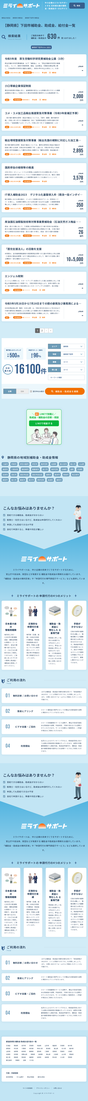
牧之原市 (75, 474)
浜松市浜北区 (37, 474)
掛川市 (45, 469)
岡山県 (48, 1054)
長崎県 (47, 1057)
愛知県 (39, 1051)
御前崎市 (25, 469)
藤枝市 (22, 480)
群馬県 (8, 1048)
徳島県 (71, 1054)
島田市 (5, 469)
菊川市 (13, 480)
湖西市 (48, 474)
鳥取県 (33, 1054)
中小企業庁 (20, 1077)
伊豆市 (34, 464)
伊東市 (13, 464)
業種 (54, 362)
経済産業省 (9, 1077)
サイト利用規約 (28, 1088)
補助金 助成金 (6, 18)
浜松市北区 (24, 474)
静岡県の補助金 (18, 18)
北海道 (8, 1046)
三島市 (5, 464)
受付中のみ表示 (38, 391)
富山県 (56, 1048)
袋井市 (31, 480)
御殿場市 (35, 469)
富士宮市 (63, 464)
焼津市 (57, 474)
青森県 (16, 1046)
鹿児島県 (9, 1060)
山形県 (47, 1046)
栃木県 (70, 1046)
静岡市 (59, 480)
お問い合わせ (58, 1088)
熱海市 (65, 474)
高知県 (24, 1057)
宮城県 (31, 1046)
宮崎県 (70, 1057)
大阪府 (70, 1051)
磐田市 (5, 480)
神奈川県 (40, 1048)
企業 (9, 391)
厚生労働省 (30, 1077)
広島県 (56, 1054)
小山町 (81, 464)
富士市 (72, 464)
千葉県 (24, 1048)
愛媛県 (16, 1057)
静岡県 (31, 1051)
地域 (54, 354)
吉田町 (53, 464)
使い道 (54, 369)
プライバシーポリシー (43, 1088)
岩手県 (24, 1046)
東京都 (31, 1048)
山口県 (64, 1054)
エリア (54, 346)
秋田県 (39, 1046)
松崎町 (64, 469)
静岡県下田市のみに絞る (41, 47)
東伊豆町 (54, 469)
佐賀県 (39, 1057)
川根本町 (14, 469)
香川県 (8, 1057)
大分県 (62, 1057)
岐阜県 (24, 1051)
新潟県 (48, 1048)
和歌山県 (24, 1054)
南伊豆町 (44, 464)
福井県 (71, 1048)
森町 (72, 469)
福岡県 (31, 1057)
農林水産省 (41, 1077)
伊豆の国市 (24, 464)
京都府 (62, 1051)
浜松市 (13, 474)
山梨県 (8, 1051)
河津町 (79, 469)
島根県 (40, 1054)
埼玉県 (16, 1048)
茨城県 (62, 1046)
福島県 (54, 1046)
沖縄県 (17, 1060)
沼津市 (5, 474)
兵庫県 (8, 1054)
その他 (31, 1060)
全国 (24, 1060)
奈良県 (16, 1054)
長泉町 (50, 480)
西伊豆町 (40, 480)
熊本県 (54, 1057)
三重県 (47, 1051)
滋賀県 (54, 1051)
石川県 (64, 1048)
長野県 (16, 1051)
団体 (22, 391)
